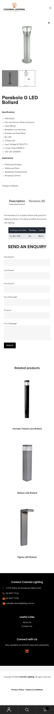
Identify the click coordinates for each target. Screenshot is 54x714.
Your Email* (9, 284)
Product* (7, 310)
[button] (49, 23)
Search (27, 709)
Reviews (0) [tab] (37, 201)
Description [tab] (17, 201)
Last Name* (9, 270)
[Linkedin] (27, 651)
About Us (27, 622)
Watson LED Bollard (27, 493)
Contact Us (27, 626)
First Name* (9, 257)
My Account (9, 709)
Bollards (14, 186)
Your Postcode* (10, 297)
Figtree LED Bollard (27, 557)
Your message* (10, 324)
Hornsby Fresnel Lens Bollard (27, 429)
